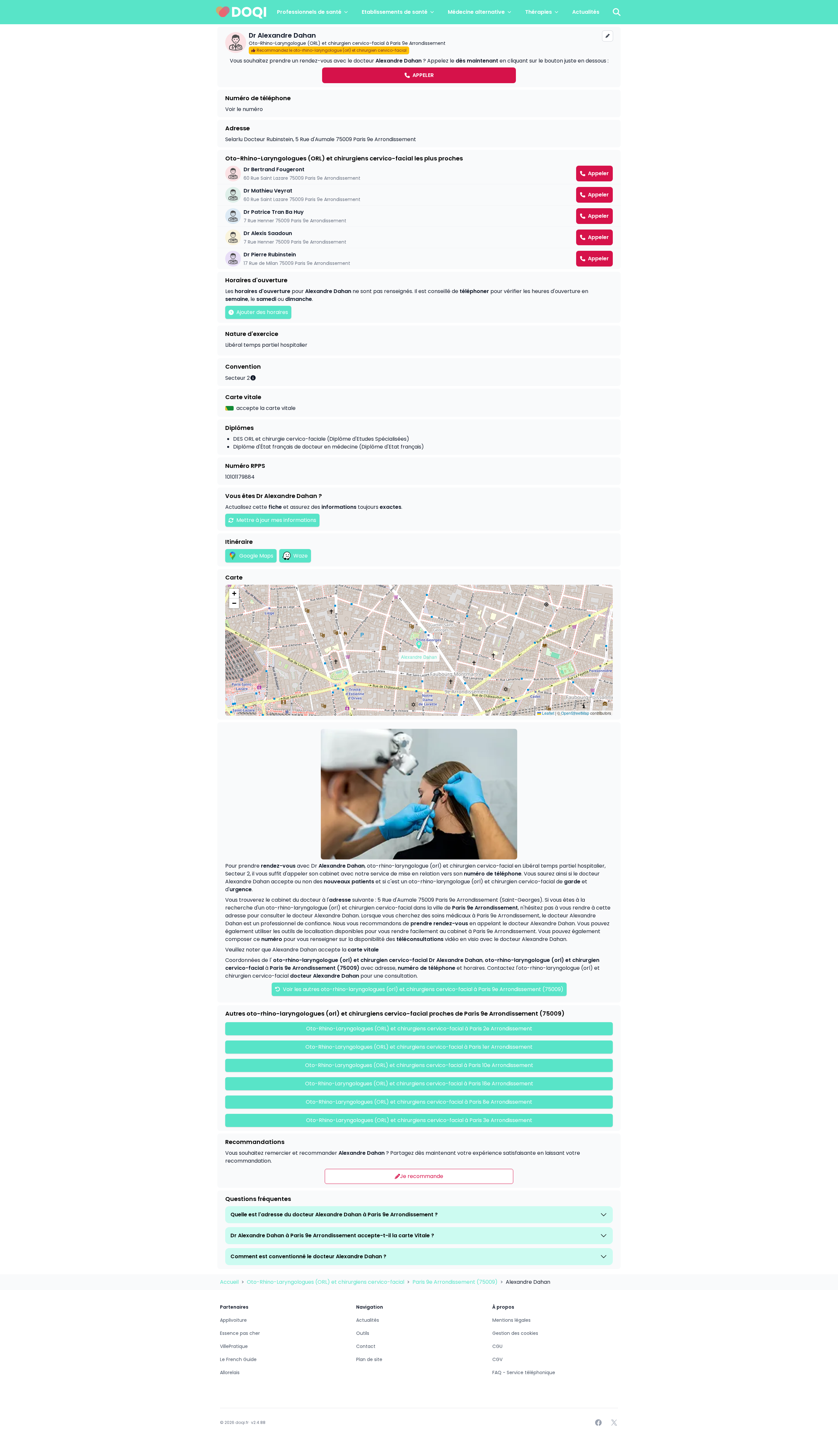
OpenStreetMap (575, 713)
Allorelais (230, 1372)
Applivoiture (233, 1320)
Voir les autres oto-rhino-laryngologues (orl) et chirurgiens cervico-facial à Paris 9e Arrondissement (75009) (422, 989)
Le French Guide (238, 1359)
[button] (419, 645)
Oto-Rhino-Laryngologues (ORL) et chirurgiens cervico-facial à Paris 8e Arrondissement (419, 1102)
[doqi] (241, 12)
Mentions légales (511, 1320)
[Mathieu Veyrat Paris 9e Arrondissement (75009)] (419, 194)
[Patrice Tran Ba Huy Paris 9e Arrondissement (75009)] (419, 216)
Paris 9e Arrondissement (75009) (455, 1282)
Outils (362, 1333)
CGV (497, 1359)
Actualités (585, 12)
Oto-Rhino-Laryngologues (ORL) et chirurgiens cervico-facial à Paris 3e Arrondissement (419, 1120)
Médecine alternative (476, 12)
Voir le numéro (244, 109)
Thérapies (538, 12)
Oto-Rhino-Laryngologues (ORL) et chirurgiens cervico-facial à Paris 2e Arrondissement (419, 1028)
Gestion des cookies (515, 1333)
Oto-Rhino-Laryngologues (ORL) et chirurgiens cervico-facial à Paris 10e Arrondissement (419, 1065)
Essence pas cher (240, 1333)
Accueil (230, 1282)
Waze (300, 556)
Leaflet (547, 713)
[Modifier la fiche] (607, 36)
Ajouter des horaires (262, 312)
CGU (497, 1346)
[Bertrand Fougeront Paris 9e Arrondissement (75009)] (419, 173)
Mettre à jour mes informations (276, 520)
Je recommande (421, 1176)
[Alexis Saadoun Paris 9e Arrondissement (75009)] (419, 237)
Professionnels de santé (309, 12)
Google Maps (256, 556)
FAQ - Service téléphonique (523, 1372)
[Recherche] (617, 12)
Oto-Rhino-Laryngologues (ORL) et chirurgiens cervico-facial (326, 1282)
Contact (365, 1346)
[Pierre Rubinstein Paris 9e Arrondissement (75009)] (419, 258)
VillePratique (234, 1346)
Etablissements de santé (395, 12)
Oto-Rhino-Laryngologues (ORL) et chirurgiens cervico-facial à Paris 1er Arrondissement (419, 1047)
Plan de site (369, 1359)
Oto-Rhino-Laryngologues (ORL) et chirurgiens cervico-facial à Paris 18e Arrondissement (419, 1083)
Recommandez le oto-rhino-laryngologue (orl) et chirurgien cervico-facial (332, 50)
